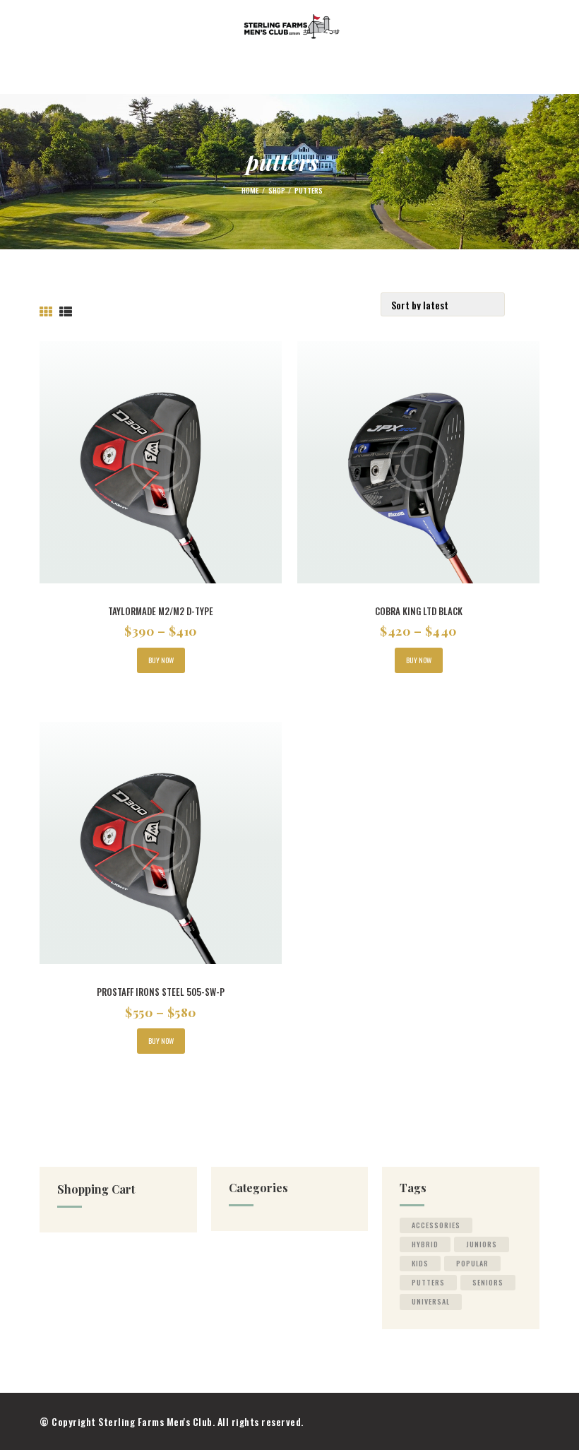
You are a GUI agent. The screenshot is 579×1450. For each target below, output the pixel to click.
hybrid (425, 1244)
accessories (436, 1225)
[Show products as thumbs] (46, 312)
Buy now (161, 660)
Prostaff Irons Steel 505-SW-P (161, 992)
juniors (481, 1244)
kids (420, 1263)
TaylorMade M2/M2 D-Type (160, 611)
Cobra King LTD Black (418, 611)
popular (472, 1263)
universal (431, 1301)
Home (249, 190)
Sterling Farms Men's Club (155, 1421)
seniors (487, 1282)
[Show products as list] (66, 312)
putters (428, 1282)
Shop (276, 190)
